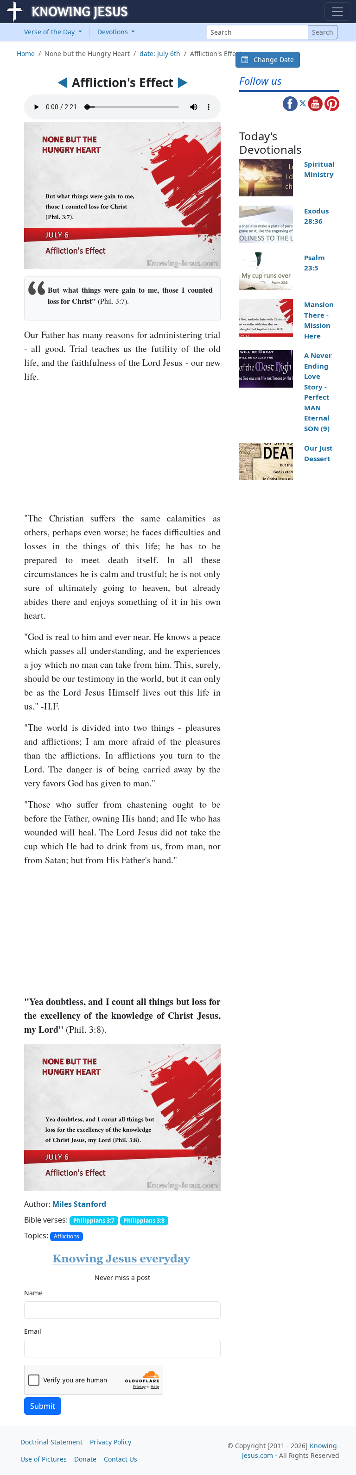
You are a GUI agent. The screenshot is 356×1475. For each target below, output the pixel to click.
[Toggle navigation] (337, 11)
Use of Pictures (43, 1459)
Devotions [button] (113, 31)
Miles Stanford (79, 1204)
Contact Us (120, 1459)
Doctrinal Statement (51, 1441)
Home (26, 53)
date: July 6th (160, 53)
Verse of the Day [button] (50, 31)
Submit (42, 1406)
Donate (85, 1459)
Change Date (271, 59)
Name (33, 1292)
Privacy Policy (110, 1441)
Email (32, 1331)
